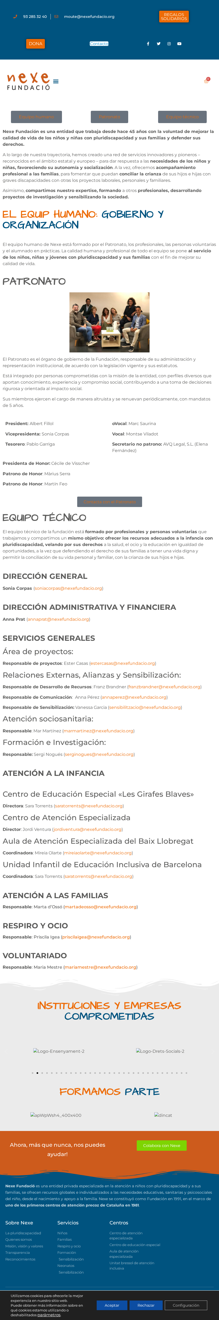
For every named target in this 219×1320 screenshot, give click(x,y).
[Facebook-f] (148, 43)
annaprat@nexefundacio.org (58, 619)
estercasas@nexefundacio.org (123, 663)
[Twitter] (158, 43)
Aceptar (112, 1305)
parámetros (48, 1315)
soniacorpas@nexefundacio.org (68, 588)
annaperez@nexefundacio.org (134, 697)
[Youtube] (179, 43)
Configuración (186, 1305)
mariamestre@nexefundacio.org (100, 967)
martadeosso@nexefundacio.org (100, 906)
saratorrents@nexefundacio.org (98, 876)
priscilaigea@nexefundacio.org (96, 937)
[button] (56, 81)
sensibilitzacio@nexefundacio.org (145, 707)
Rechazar (146, 1305)
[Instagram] (169, 43)
